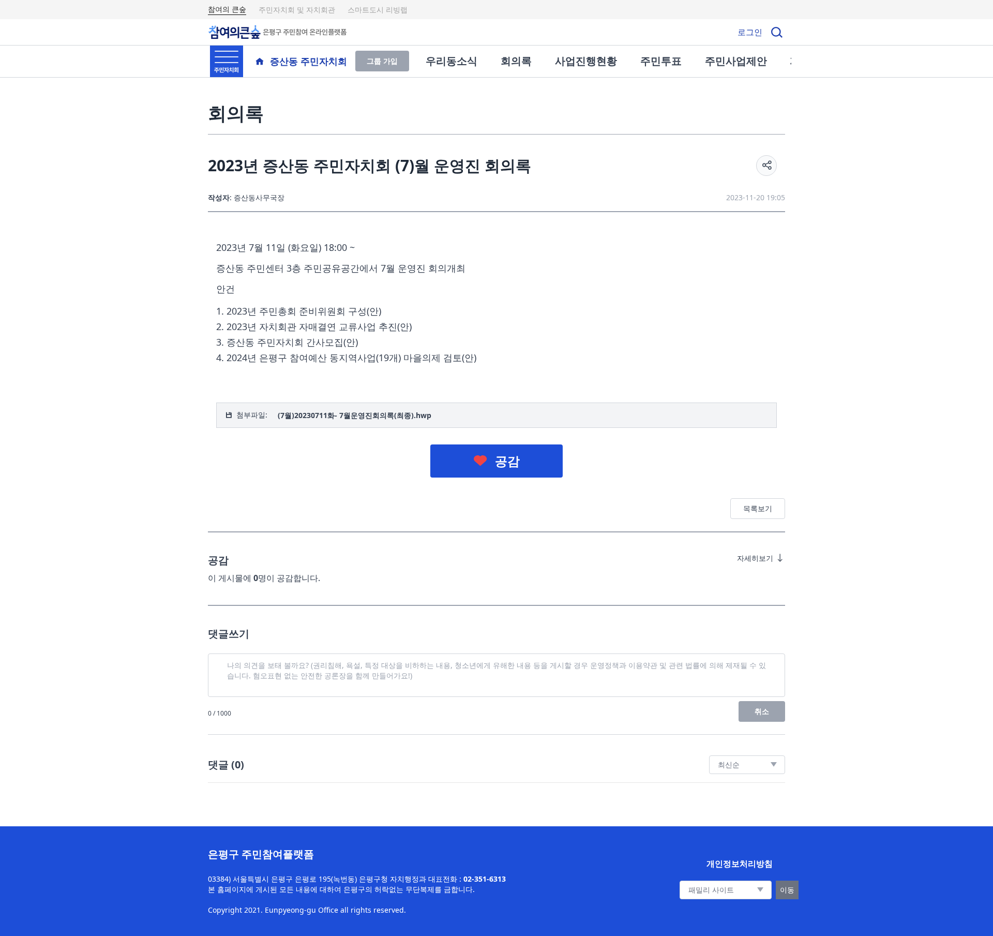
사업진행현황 (586, 61)
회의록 (516, 61)
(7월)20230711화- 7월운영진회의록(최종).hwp (354, 415)
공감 (507, 460)
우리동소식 (451, 61)
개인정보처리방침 (739, 863)
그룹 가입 (382, 61)
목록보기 (757, 508)
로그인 (750, 32)
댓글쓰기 (228, 634)
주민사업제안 (736, 61)
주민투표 (661, 61)
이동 (787, 890)
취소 (762, 711)
